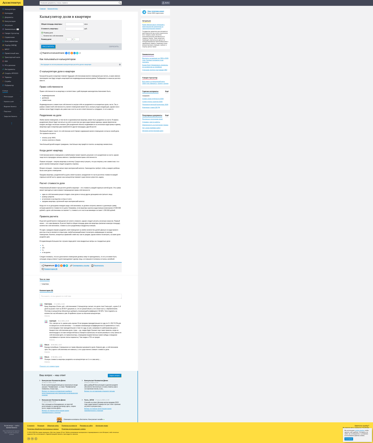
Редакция (40, 425)
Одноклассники (36, 438)
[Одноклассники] (72, 53)
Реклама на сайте (86, 425)
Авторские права (102, 425)
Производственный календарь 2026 (155, 104)
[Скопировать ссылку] (80, 53)
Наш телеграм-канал (156, 11)
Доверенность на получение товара (155, 125)
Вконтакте (32, 438)
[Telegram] (69, 53)
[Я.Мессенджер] (77, 53)
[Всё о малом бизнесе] (11, 3)
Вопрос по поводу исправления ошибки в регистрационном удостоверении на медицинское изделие (60, 393)
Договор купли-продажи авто (152, 131)
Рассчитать (48, 46)
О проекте (30, 425)
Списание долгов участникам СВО (154, 70)
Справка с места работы (151, 122)
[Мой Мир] (74, 53)
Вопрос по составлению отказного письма (99, 391)
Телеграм (28, 438)
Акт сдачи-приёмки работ (151, 128)
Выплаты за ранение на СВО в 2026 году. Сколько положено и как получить (155, 60)
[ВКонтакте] (66, 53)
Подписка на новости (69, 425)
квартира (45, 284)
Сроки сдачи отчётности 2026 (153, 99)
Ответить (47, 316)
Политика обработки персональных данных (43, 429)
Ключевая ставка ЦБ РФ (151, 107)
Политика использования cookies (74, 429)
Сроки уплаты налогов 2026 (152, 101)
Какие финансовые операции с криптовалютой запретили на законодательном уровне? (153, 26)
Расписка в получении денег (152, 119)
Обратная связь (53, 425)
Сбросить (114, 46)
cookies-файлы (359, 430)
